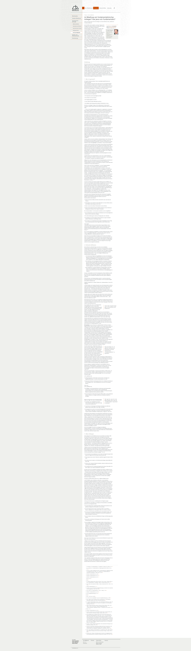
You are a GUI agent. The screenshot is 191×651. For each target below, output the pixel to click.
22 (95, 297)
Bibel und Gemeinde (113, 27)
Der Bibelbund (89, 8)
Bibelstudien (75, 16)
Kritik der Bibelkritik (76, 32)
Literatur (109, 8)
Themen (96, 8)
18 (91, 240)
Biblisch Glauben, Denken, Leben (99, 644)
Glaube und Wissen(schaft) (75, 35)
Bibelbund (75, 8)
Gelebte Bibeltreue (76, 18)
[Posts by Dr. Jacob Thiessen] (116, 32)
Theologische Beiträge (75, 21)
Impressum (85, 643)
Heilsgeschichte (76, 30)
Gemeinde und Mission (77, 26)
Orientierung (75, 38)
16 (87, 229)
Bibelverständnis (76, 24)
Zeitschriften (102, 8)
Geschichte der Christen (77, 28)
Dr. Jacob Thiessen (109, 30)
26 (93, 450)
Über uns (84, 642)
